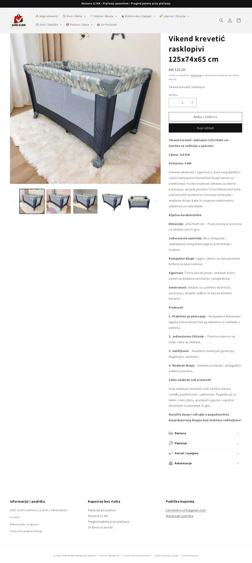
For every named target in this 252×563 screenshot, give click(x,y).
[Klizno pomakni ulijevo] (14, 201)
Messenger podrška (179, 516)
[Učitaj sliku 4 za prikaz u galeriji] (112, 201)
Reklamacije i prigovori (24, 524)
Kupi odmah (205, 128)
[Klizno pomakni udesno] (156, 201)
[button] (73, 16)
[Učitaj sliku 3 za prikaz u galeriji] (85, 201)
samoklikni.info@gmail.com (186, 510)
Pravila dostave (190, 555)
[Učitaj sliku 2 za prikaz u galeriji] (58, 201)
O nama (15, 517)
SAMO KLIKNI (68, 555)
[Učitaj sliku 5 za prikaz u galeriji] (138, 201)
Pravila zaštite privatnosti (137, 555)
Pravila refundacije (109, 555)
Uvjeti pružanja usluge (166, 555)
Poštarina (196, 75)
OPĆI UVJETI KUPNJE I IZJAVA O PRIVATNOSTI (39, 510)
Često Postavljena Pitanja (26, 531)
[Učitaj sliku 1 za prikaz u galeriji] (31, 201)
